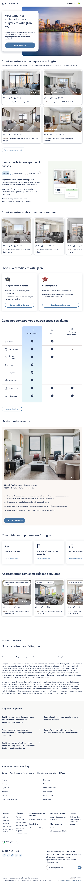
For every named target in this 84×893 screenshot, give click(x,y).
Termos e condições (23, 880)
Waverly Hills (47, 799)
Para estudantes (21, 825)
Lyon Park (5, 791)
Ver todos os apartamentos (13, 150)
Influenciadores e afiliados (58, 830)
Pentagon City (48, 795)
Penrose (4, 795)
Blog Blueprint (7, 826)
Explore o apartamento (15, 520)
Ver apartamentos (11, 558)
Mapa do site (47, 880)
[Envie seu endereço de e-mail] (79, 867)
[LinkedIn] (8, 854)
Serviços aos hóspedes (20, 829)
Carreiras (5, 820)
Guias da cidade (21, 833)
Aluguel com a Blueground (38, 827)
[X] (16, 854)
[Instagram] (12, 854)
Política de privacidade (9, 880)
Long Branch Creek (49, 787)
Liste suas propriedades (37, 819)
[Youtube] (20, 854)
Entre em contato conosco (8, 830)
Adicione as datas (20, 45)
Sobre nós (5, 816)
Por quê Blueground (20, 817)
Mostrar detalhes (12, 408)
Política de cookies (35, 880)
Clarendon (46, 783)
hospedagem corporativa (14, 37)
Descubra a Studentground (60, 304)
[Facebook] (4, 854)
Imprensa (5, 823)
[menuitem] (11, 657)
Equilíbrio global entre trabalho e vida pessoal (75, 818)
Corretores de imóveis (57, 827)
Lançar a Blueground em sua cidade (58, 817)
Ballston (4, 779)
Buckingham (6, 783)
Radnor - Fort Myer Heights (11, 799)
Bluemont (46, 779)
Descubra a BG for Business (19, 304)
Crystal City (5, 787)
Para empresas (21, 822)
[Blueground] (10, 850)
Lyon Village (47, 791)
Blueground (5, 640)
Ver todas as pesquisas (74, 825)
